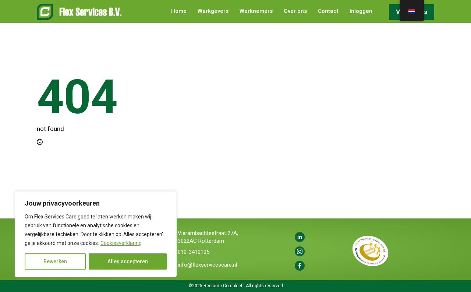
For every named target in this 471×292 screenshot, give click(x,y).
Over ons (295, 11)
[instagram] (300, 251)
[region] (96, 234)
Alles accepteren (127, 261)
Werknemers (256, 11)
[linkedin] (300, 237)
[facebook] (300, 266)
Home (179, 11)
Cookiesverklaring (121, 243)
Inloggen (361, 11)
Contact (328, 11)
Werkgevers (213, 11)
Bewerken (55, 261)
